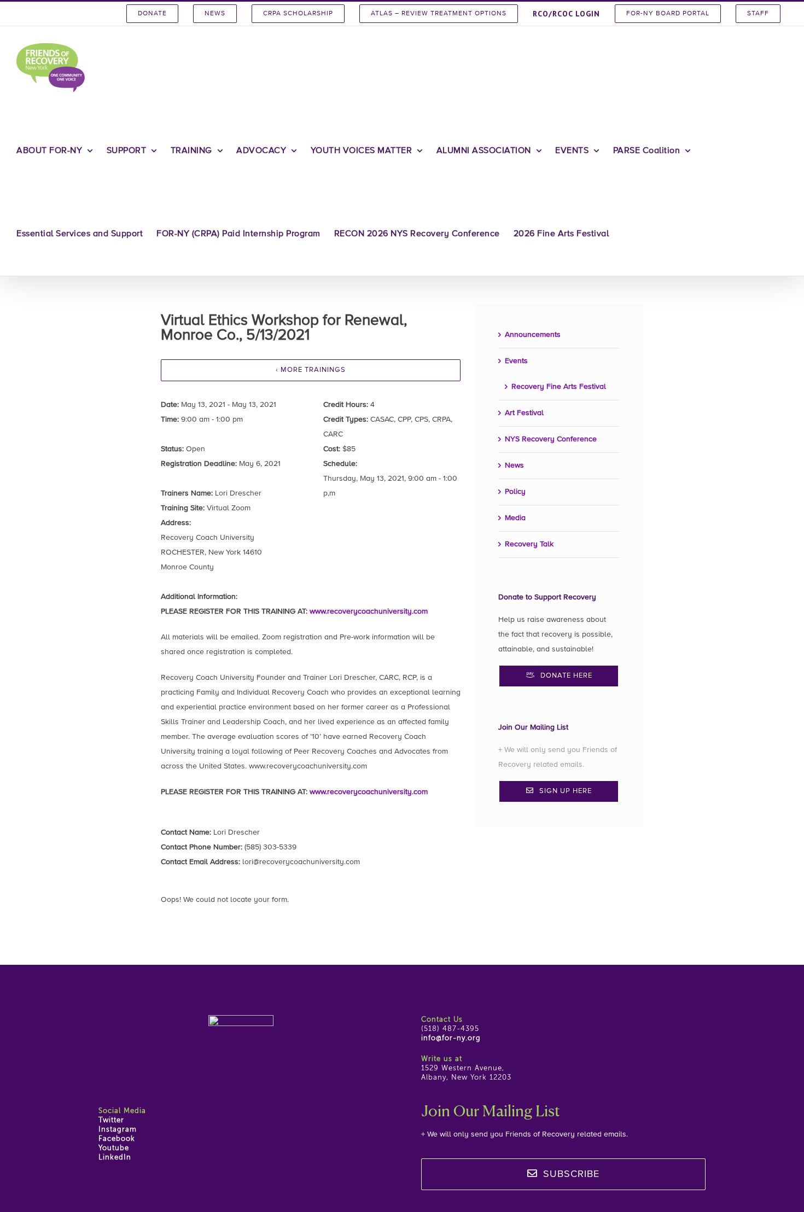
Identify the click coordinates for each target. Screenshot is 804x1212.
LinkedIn (114, 1157)
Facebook (116, 1139)
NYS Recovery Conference (551, 439)
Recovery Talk (529, 544)
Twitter (111, 1120)
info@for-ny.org (451, 1038)
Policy (515, 492)
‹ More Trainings (311, 370)
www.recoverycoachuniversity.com (369, 611)
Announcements (533, 335)
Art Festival (524, 413)
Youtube (113, 1148)
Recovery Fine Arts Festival (558, 387)
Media (515, 518)
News (514, 465)
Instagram (117, 1129)
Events (516, 361)
